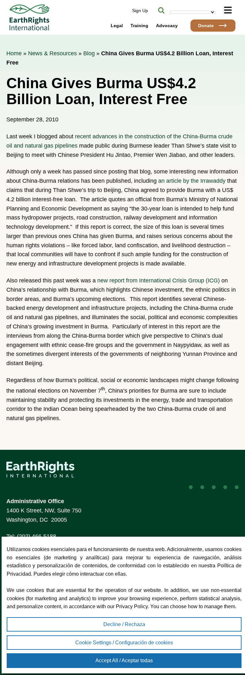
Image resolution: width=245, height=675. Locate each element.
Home (14, 53)
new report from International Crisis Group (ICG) (158, 280)
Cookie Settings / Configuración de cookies (124, 642)
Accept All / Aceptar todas (124, 660)
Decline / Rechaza (124, 624)
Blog (89, 53)
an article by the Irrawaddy (192, 181)
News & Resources (52, 53)
